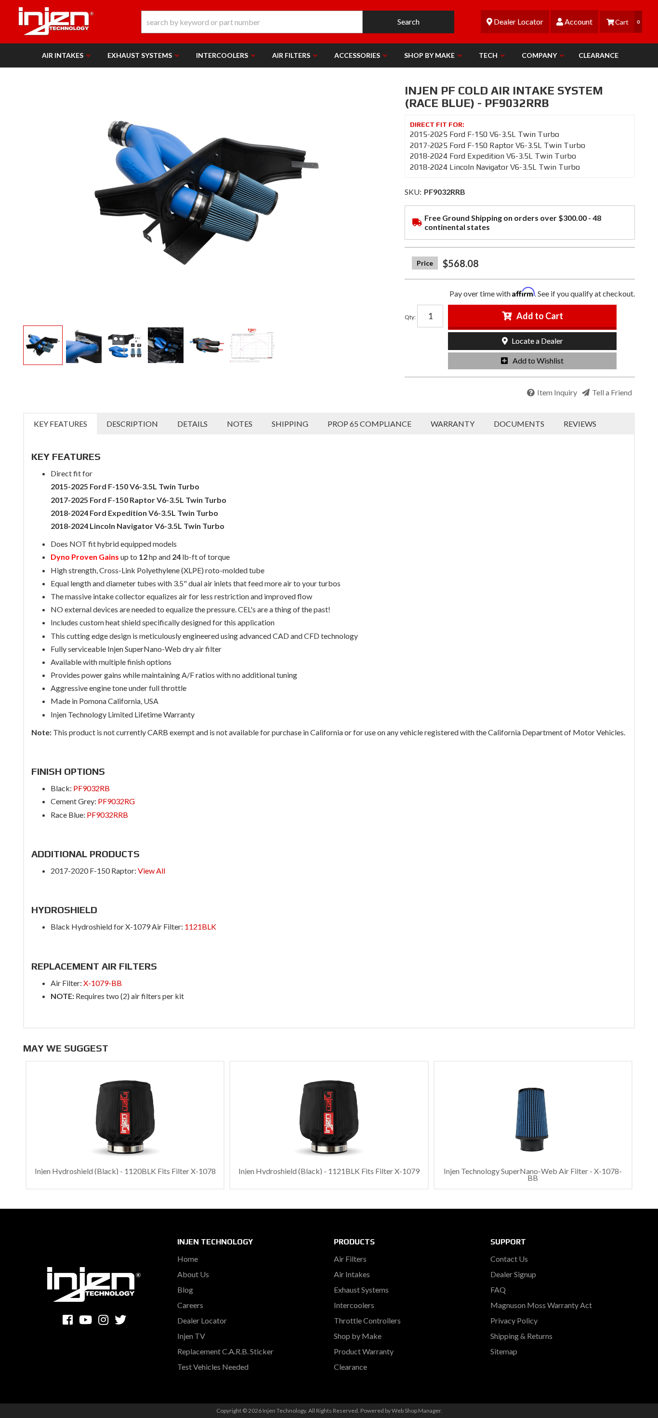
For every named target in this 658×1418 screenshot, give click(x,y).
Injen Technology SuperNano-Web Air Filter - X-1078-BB (533, 1174)
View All (150, 870)
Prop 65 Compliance (369, 423)
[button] (297, 22)
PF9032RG (116, 801)
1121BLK (200, 926)
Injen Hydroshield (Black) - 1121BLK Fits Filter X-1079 (329, 1170)
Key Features (60, 423)
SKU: (413, 191)
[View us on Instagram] (103, 1320)
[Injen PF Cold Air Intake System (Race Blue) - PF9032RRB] (207, 193)
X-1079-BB (102, 982)
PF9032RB (91, 788)
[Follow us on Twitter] (120, 1320)
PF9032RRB (107, 814)
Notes (239, 423)
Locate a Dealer (536, 340)
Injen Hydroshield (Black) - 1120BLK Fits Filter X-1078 (125, 1170)
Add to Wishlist (538, 360)
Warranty (452, 423)
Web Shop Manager (416, 1410)
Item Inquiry (557, 392)
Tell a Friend (612, 392)
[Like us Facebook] (67, 1320)
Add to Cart (539, 316)
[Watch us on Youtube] (85, 1320)
